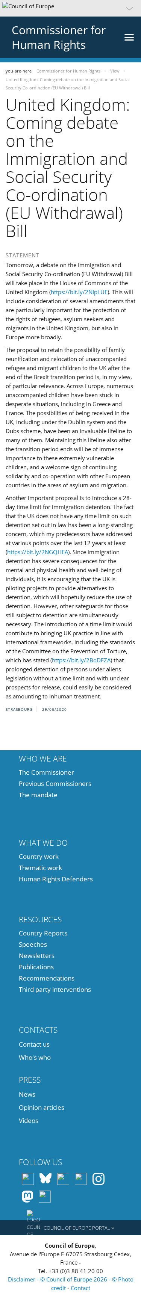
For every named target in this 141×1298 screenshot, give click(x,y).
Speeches (33, 944)
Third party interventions (55, 989)
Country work (39, 856)
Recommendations (46, 978)
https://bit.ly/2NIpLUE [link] (79, 292)
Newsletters (37, 955)
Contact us (34, 1044)
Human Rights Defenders (56, 879)
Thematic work (40, 867)
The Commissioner (46, 772)
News (27, 1094)
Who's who (35, 1057)
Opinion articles (41, 1107)
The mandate (38, 794)
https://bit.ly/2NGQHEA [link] (37, 552)
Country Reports (43, 933)
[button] (70, 8)
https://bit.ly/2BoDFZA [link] (81, 660)
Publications (36, 967)
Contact (80, 1288)
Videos (28, 1120)
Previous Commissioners (55, 783)
